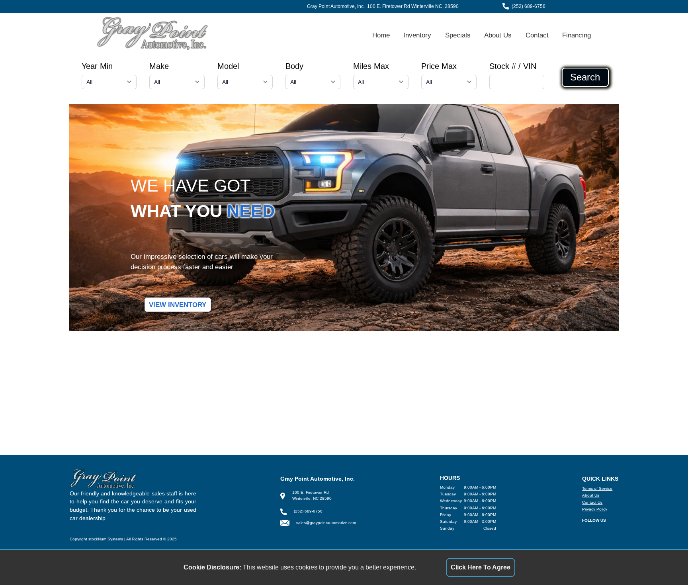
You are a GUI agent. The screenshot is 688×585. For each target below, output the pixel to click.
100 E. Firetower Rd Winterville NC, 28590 (413, 6)
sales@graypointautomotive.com (326, 522)
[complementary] (664, 561)
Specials (458, 35)
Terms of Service (597, 488)
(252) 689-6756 (528, 6)
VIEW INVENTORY (177, 305)
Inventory (417, 35)
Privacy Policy (594, 509)
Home (381, 35)
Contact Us (592, 502)
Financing (576, 35)
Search (585, 77)
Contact (537, 35)
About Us (498, 35)
